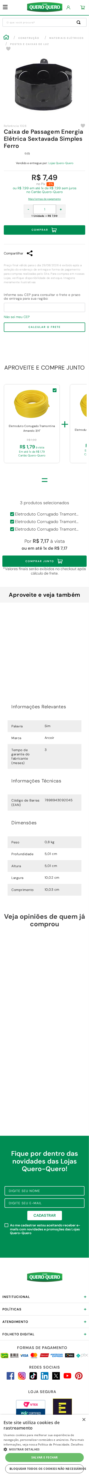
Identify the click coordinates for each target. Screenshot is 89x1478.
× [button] (83, 1420)
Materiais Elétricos (66, 38)
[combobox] (44, 22)
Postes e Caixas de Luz (29, 44)
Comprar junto (39, 561)
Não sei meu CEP (17, 317)
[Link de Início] (6, 38)
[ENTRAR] (68, 7)
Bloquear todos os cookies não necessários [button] (46, 1469)
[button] (44, 197)
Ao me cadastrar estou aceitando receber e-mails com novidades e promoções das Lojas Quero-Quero (45, 1229)
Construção (28, 38)
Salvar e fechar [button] (44, 1457)
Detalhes (77, 1444)
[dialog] (44, 1446)
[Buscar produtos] (79, 22)
